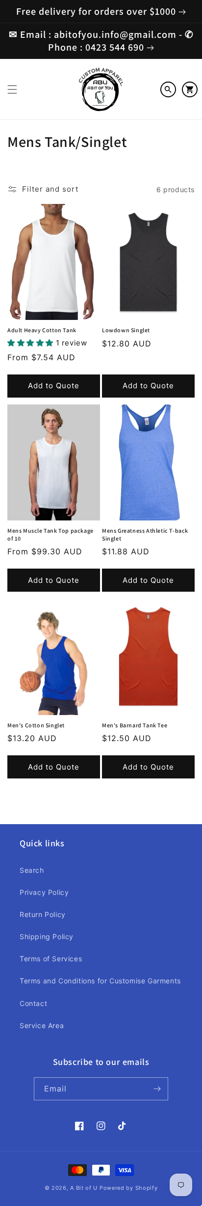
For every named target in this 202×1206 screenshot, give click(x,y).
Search (32, 870)
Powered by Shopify (129, 1187)
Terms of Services (51, 958)
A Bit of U (84, 1187)
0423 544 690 (114, 47)
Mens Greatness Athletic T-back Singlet (145, 534)
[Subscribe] (157, 1088)
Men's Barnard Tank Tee (134, 725)
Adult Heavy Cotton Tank (41, 330)
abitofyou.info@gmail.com (115, 34)
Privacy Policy (44, 892)
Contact (33, 1003)
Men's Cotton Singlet (36, 725)
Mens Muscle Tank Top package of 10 (50, 534)
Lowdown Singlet (126, 330)
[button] (12, 89)
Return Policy (43, 914)
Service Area (42, 1025)
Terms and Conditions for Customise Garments (100, 980)
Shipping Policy (47, 936)
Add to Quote (53, 385)
